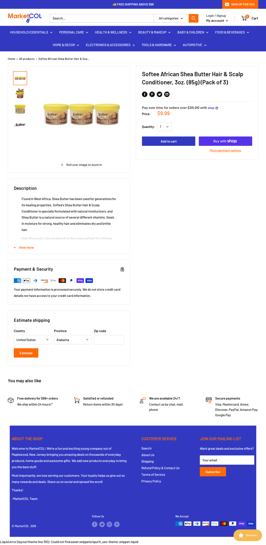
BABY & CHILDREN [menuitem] (190, 32)
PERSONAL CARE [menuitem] (71, 32)
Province (60, 331)
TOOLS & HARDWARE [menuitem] (157, 45)
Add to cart (169, 141)
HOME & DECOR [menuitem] (64, 45)
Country (19, 331)
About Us (147, 455)
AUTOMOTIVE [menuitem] (192, 45)
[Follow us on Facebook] (94, 524)
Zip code (100, 331)
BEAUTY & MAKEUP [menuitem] (152, 32)
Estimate (26, 353)
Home (11, 58)
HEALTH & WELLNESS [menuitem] (111, 32)
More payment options (225, 150)
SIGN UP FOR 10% (243, 4)
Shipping (147, 461)
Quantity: (148, 127)
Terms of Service (153, 474)
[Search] (193, 18)
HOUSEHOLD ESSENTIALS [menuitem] (29, 32)
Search (146, 448)
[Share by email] (167, 94)
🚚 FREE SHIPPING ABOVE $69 (133, 4)
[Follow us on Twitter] (102, 524)
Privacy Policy (151, 481)
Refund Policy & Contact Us (160, 468)
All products (26, 58)
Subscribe (213, 472)
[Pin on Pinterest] (152, 94)
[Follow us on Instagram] (109, 524)
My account (215, 20)
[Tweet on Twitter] (159, 94)
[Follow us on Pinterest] (117, 524)
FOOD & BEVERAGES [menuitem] (230, 32)
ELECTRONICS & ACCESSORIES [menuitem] (108, 45)
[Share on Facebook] (144, 94)
